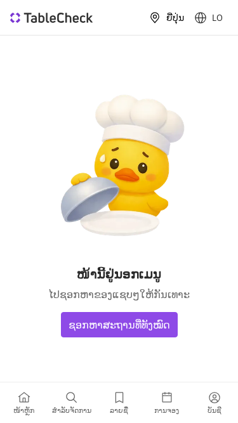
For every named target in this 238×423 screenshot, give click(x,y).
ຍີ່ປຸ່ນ (175, 17)
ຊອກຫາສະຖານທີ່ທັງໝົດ (119, 324)
